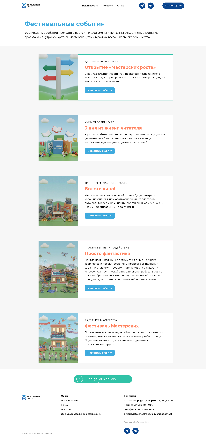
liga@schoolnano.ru (142, 414)
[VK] (151, 6)
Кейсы (64, 405)
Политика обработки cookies (136, 422)
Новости (108, 5)
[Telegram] (142, 6)
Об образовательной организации (81, 414)
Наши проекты (90, 5)
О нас (120, 5)
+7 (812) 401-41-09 (144, 409)
